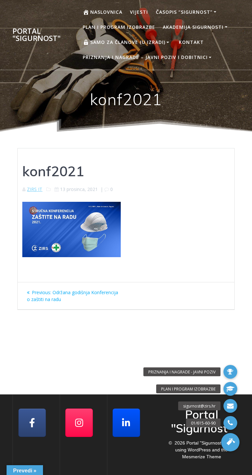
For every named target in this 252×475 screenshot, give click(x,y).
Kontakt (191, 42)
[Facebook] (32, 422)
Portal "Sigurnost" (36, 35)
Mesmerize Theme (201, 456)
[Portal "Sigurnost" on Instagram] (79, 422)
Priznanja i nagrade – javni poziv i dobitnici (145, 57)
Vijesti (139, 12)
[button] (230, 442)
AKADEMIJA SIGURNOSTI (193, 27)
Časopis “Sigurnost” (184, 12)
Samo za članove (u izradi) (127, 42)
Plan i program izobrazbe (119, 27)
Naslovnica (106, 12)
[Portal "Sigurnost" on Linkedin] (126, 422)
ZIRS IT (34, 189)
